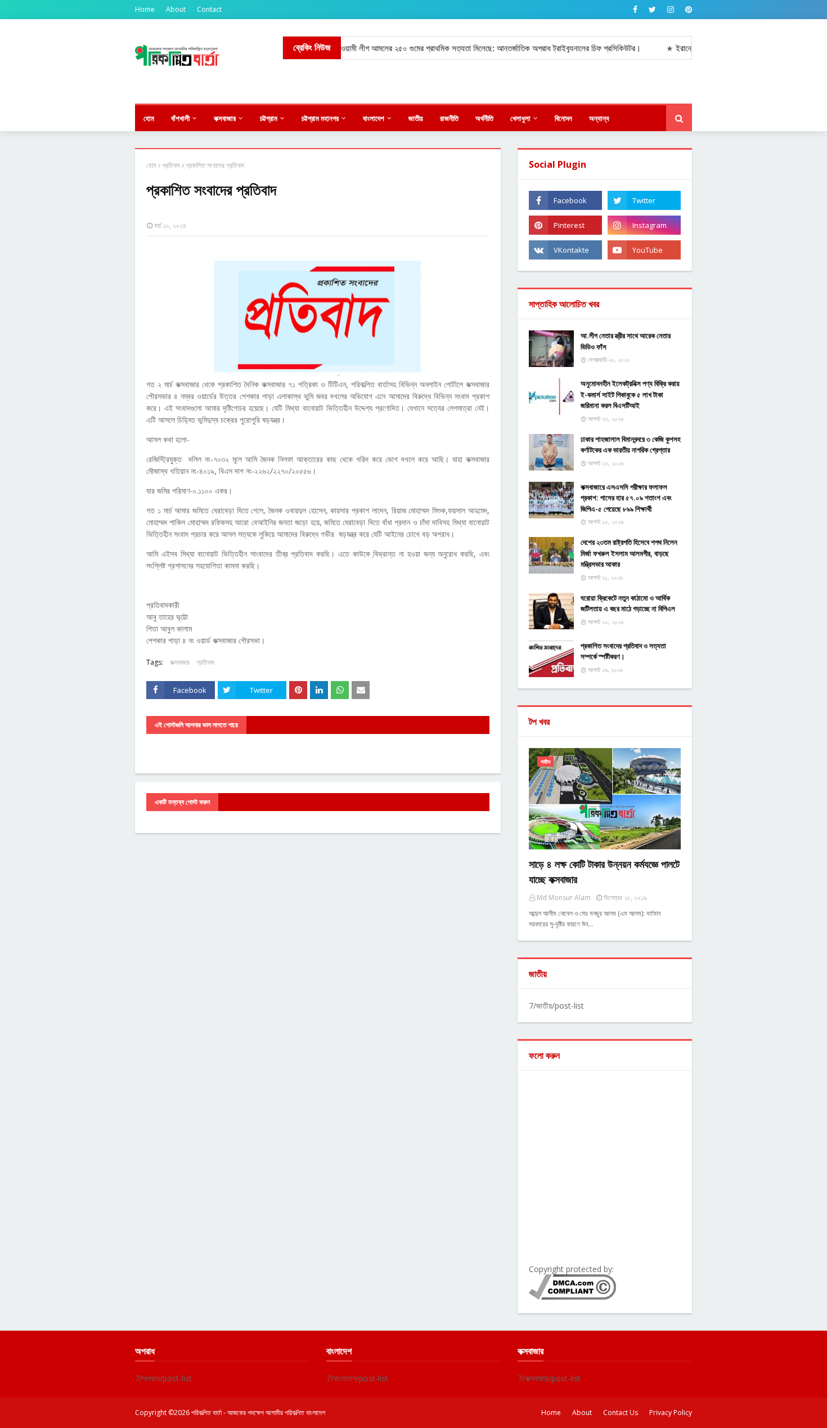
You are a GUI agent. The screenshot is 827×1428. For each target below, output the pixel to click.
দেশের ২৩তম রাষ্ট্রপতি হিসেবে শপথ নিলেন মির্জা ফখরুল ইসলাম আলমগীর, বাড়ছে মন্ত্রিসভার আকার (629, 553)
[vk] (565, 249)
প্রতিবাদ (171, 165)
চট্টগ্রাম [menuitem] (268, 118)
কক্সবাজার (180, 662)
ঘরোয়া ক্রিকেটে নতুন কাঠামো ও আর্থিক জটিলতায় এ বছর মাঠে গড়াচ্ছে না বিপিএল (628, 603)
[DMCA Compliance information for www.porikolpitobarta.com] (572, 1296)
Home (145, 9)
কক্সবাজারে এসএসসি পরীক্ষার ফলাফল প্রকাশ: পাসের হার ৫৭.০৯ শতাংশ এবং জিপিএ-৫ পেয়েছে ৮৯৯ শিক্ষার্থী (626, 498)
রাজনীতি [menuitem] (449, 118)
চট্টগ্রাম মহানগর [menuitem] (320, 118)
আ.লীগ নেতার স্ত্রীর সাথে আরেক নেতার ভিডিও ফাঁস (626, 341)
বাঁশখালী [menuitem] (180, 118)
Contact (209, 9)
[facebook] (635, 9)
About (176, 9)
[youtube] (644, 249)
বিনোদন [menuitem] (563, 118)
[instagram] (670, 9)
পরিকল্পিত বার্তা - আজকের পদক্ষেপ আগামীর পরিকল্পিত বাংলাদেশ (258, 1412)
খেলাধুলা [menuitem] (520, 118)
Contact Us (620, 1412)
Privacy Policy (670, 1412)
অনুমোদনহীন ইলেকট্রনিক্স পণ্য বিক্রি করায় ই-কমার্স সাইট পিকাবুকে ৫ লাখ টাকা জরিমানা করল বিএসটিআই (630, 394)
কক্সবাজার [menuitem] (225, 118)
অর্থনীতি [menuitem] (484, 118)
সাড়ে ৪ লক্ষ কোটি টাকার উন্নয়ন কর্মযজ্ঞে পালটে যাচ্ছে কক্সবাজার (604, 871)
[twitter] (652, 9)
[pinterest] (687, 9)
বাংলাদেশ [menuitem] (373, 118)
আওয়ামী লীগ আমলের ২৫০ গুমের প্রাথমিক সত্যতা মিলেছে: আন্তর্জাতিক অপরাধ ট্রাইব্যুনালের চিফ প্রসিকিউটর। (464, 48)
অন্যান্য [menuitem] (599, 118)
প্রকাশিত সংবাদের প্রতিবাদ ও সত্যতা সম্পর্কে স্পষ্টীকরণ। (623, 651)
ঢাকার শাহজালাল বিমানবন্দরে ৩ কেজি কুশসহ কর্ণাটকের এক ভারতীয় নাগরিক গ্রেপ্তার (631, 444)
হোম (151, 165)
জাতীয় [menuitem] (415, 118)
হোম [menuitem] (148, 118)
